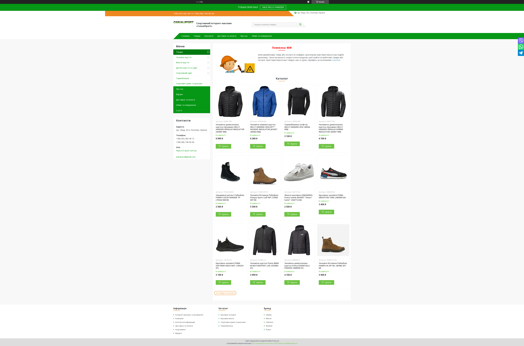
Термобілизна (182, 78)
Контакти (208, 36)
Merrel (268, 318)
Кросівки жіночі (227, 318)
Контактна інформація (185, 322)
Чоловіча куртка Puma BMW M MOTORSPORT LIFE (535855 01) (264, 265)
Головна (185, 36)
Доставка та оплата (226, 36)
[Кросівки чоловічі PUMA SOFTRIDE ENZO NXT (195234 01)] (230, 240)
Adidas (269, 315)
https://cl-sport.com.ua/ (186, 150)
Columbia (336, 60)
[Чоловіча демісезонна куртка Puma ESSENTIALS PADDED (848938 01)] (299, 240)
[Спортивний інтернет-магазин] (183, 24)
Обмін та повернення (262, 36)
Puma (268, 329)
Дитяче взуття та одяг (186, 68)
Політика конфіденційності (287, 343)
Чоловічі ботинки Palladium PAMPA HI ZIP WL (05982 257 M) (333, 265)
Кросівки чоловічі (228, 315)
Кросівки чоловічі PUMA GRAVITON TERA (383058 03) (332, 196)
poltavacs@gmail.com (186, 157)
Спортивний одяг (184, 73)
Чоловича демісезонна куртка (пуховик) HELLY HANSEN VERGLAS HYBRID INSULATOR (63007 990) (331, 128)
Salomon (269, 322)
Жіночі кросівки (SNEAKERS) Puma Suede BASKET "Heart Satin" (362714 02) (298, 197)
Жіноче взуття (182, 62)
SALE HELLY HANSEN (273, 7)
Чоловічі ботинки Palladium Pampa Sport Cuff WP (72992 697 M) (264, 197)
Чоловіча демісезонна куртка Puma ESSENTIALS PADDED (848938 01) (297, 265)
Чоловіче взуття (183, 57)
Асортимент (180, 329)
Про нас (244, 36)
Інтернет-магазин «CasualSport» (189, 315)
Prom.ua (275, 341)
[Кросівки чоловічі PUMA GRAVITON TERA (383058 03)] (333, 172)
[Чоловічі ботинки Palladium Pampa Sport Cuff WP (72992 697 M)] (265, 172)
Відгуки (179, 94)
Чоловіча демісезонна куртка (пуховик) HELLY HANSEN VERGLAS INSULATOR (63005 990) (230, 128)
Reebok (269, 326)
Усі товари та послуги (225, 293)
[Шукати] (300, 24)
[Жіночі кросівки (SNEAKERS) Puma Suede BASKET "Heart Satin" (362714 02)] (299, 172)
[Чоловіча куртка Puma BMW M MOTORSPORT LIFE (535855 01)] (265, 240)
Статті (179, 110)
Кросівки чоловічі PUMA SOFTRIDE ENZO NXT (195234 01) (229, 265)
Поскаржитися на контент (263, 343)
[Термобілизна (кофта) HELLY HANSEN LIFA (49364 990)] (299, 101)
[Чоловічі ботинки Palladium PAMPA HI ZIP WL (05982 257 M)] (333, 240)
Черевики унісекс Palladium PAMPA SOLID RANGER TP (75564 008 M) (230, 197)
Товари (196, 36)
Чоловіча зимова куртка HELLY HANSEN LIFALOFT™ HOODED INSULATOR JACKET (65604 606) (263, 128)
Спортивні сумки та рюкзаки (189, 83)
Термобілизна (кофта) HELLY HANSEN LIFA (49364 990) (297, 127)
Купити (225, 146)
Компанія (179, 318)
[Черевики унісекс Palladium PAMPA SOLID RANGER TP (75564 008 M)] (230, 172)
